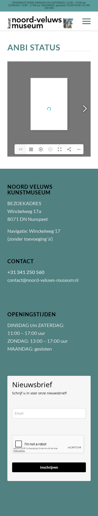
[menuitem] (84, 21)
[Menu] (84, 21)
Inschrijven (49, 467)
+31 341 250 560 (25, 272)
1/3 (20, 149)
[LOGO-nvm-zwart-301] (40, 21)
